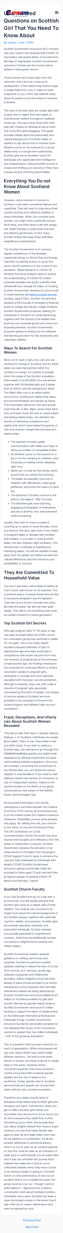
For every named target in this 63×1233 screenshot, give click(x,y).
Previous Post (32, 1220)
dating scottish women (43, 294)
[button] (56, 12)
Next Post (32, 1227)
